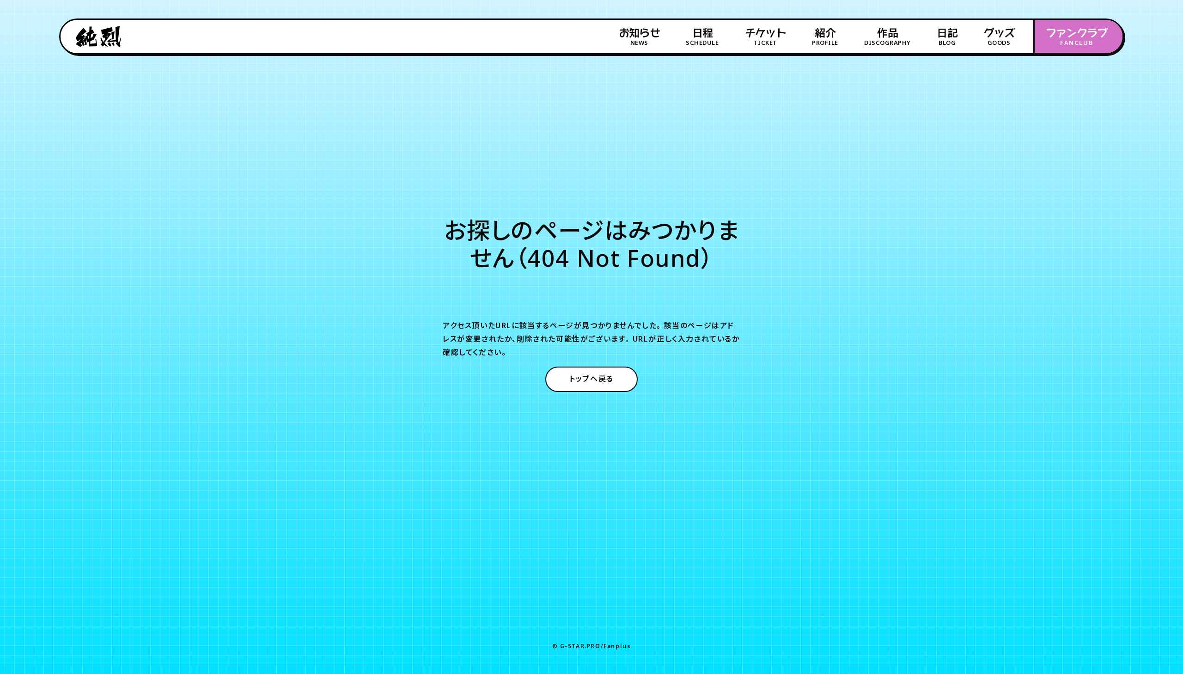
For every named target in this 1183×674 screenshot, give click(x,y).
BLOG (947, 37)
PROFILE (825, 37)
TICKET (765, 37)
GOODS (998, 37)
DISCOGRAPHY (887, 37)
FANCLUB (1077, 37)
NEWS (639, 37)
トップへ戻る (591, 379)
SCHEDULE (702, 37)
